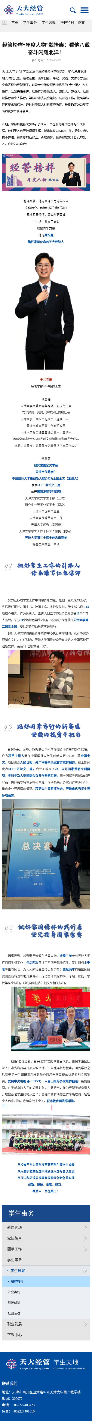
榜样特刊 (67, 22)
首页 (14, 22)
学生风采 (48, 22)
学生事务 (30, 22)
